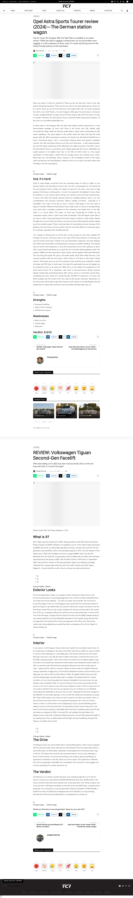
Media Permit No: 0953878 (66, 1)
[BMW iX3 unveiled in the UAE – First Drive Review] (43, 410)
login (38, 428)
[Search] (122, 10)
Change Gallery (38, 586)
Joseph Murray (41, 471)
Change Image (38, 174)
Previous (37, 422)
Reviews (36, 16)
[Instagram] (115, 1)
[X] (118, 1)
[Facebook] (120, 1)
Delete (48, 586)
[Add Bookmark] (98, 55)
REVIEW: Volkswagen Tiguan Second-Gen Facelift (62, 455)
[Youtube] (112, 1)
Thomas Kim (40, 51)
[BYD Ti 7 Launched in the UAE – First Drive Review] (89, 410)
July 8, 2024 (51, 51)
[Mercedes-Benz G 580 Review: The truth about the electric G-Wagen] (66, 410)
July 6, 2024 (52, 471)
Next (44, 422)
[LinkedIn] (123, 1)
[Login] (127, 10)
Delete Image (52, 174)
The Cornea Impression (14, 885)
